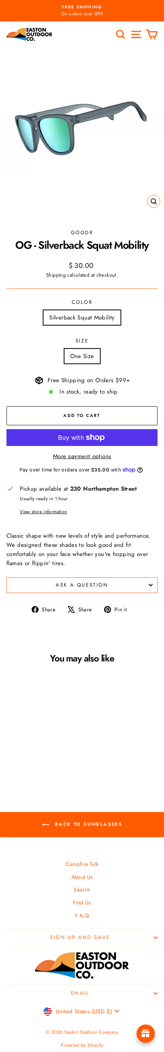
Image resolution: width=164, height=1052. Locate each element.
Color (82, 302)
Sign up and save (80, 937)
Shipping (56, 275)
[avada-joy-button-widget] (146, 1033)
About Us (82, 877)
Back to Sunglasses (87, 823)
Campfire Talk (82, 864)
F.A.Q (82, 915)
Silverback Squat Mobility (81, 317)
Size (82, 340)
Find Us (82, 902)
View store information (43, 511)
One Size (82, 356)
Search (82, 889)
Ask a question (82, 584)
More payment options (82, 456)
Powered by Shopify (82, 1045)
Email (80, 993)
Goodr (82, 232)
